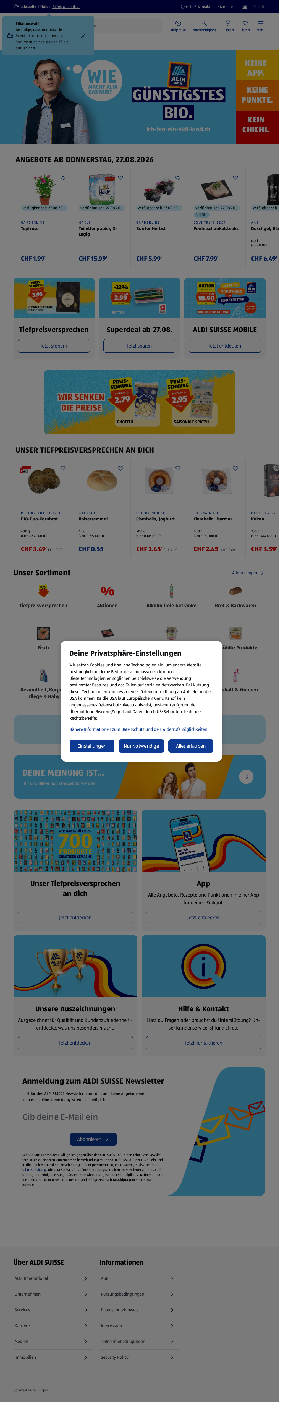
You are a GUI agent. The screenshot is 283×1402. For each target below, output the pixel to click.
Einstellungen (92, 746)
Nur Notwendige (141, 746)
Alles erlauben (191, 746)
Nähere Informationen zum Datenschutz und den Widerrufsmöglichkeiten (138, 729)
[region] (141, 701)
